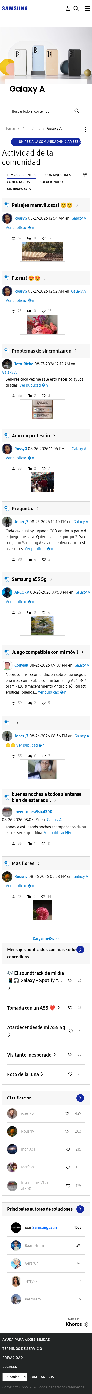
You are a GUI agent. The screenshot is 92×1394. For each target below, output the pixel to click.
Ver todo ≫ (46, 949)
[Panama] (14, 8)
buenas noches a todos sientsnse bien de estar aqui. (47, 797)
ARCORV (21, 592)
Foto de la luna (23, 1074)
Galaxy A (78, 218)
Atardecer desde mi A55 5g (36, 1027)
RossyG (20, 218)
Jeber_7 (21, 521)
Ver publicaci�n (20, 227)
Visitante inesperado (30, 1055)
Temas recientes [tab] (21, 175)
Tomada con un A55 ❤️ (31, 1008)
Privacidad (12, 1358)
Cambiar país (42, 1377)
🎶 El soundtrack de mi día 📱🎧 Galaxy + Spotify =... (35, 976)
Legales (9, 1367)
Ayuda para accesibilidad (26, 1340)
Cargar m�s (43, 938)
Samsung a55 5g (29, 579)
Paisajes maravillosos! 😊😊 (42, 205)
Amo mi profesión (31, 436)
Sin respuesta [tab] (19, 189)
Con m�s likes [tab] (58, 175)
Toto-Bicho (23, 364)
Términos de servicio (22, 1349)
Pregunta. (22, 508)
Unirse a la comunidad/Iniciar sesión (50, 142)
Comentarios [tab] (18, 182)
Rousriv (20, 876)
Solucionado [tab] (51, 182)
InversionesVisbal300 (33, 811)
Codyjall (21, 665)
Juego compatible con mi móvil (45, 652)
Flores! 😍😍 (26, 278)
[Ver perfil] (7, 218)
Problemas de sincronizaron (41, 351)
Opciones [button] (77, 129)
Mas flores (23, 863)
